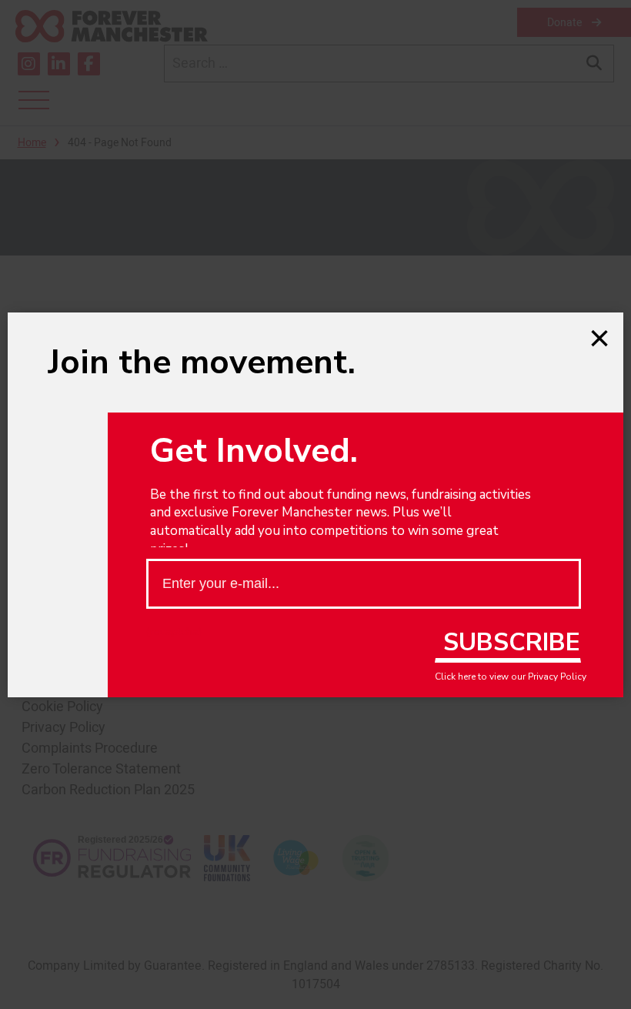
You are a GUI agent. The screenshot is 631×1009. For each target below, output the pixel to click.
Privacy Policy (557, 676)
